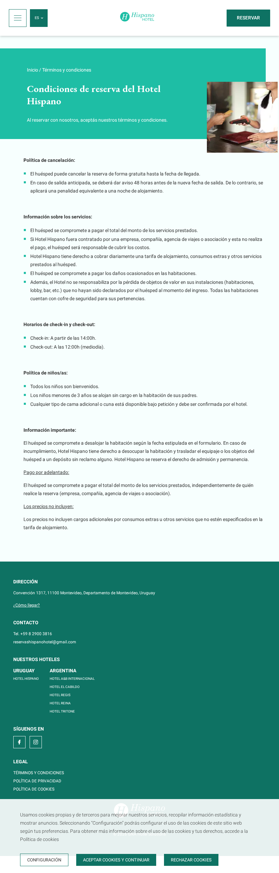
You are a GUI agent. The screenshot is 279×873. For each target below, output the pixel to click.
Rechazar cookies (191, 859)
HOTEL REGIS (60, 695)
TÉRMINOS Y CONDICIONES (38, 772)
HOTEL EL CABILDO (65, 687)
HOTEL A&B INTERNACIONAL (72, 678)
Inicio (32, 70)
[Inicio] (137, 18)
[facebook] (19, 742)
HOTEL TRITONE (62, 711)
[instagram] (36, 742)
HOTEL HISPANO (26, 678)
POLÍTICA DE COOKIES (33, 789)
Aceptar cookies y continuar (116, 859)
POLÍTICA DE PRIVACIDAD (37, 781)
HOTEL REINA (60, 703)
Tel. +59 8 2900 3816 (32, 633)
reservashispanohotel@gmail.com (44, 642)
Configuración (44, 859)
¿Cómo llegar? (26, 605)
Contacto (25, 622)
